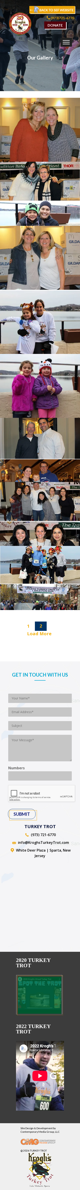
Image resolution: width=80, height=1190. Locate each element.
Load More (39, 634)
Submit (22, 814)
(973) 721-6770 (43, 834)
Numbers (16, 768)
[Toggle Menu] (66, 42)
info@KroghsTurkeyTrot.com (43, 842)
